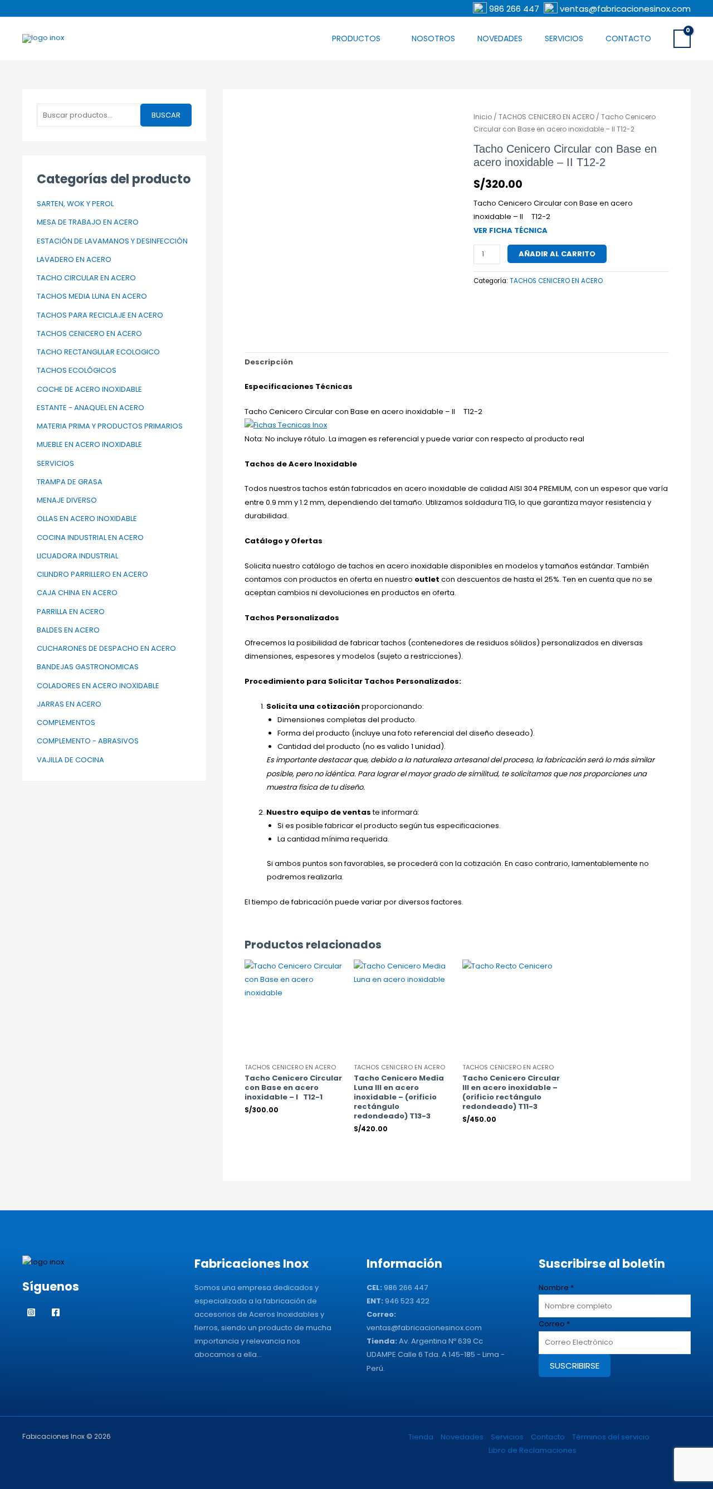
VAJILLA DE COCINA (70, 760)
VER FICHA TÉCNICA (510, 230)
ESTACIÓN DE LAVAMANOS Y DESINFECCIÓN (112, 241)
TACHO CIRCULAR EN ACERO (86, 278)
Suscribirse (574, 1365)
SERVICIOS (55, 463)
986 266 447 (515, 8)
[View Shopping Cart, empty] (682, 38)
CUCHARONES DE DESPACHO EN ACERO (106, 648)
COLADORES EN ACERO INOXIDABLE (98, 685)
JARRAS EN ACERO (69, 704)
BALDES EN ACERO (68, 630)
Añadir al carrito (557, 254)
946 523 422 (407, 1301)
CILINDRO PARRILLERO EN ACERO (92, 574)
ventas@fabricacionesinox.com (625, 8)
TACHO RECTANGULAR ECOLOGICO (98, 352)
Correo (554, 1323)
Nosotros (433, 38)
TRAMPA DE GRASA (69, 481)
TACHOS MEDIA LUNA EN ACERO (92, 296)
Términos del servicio (610, 1437)
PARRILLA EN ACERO (71, 611)
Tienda (420, 1437)
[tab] (269, 362)
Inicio (482, 116)
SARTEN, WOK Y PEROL (75, 203)
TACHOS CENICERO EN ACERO (89, 333)
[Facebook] (56, 1312)
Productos (356, 38)
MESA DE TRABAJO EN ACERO (88, 222)
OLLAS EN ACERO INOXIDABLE (87, 518)
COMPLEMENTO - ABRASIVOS (88, 741)
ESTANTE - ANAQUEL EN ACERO (90, 407)
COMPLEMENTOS (66, 722)
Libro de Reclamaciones (533, 1450)
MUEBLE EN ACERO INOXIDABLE (89, 444)
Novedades (499, 38)
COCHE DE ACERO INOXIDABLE (89, 389)
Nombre (556, 1287)
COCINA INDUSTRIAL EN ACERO (90, 537)
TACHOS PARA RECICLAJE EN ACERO (100, 315)
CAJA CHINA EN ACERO (77, 592)
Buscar (166, 115)
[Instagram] (31, 1312)
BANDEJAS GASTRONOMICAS (88, 666)
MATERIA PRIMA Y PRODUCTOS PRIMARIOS (110, 426)
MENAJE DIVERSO (67, 500)
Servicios (564, 38)
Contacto (628, 38)
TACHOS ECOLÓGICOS (76, 370)
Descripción (269, 362)
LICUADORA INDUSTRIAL (77, 556)
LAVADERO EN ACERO (74, 259)
